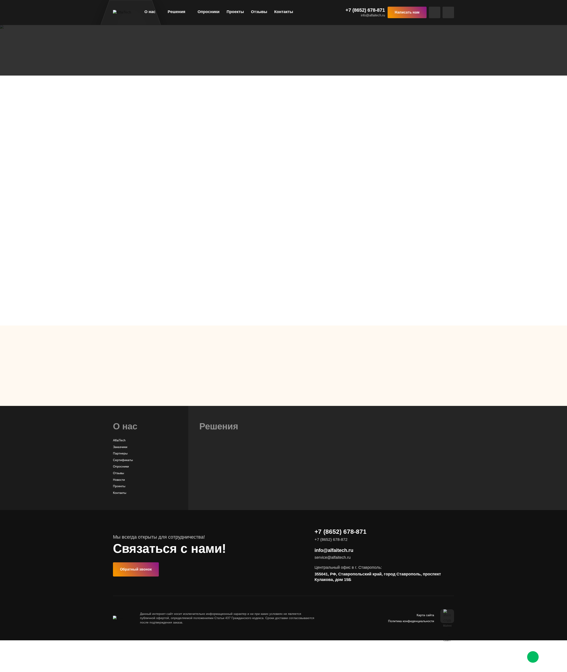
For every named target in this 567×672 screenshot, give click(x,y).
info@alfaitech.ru (373, 15)
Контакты (283, 12)
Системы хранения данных (219, 486)
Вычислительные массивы (218, 473)
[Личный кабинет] (448, 12)
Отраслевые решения (155, 56)
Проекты (235, 12)
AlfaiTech (119, 440)
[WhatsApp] (533, 657)
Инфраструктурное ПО (216, 480)
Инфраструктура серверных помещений (228, 493)
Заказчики (120, 447)
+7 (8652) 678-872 (328, 401)
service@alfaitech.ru (333, 557)
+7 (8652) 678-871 (365, 10)
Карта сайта (425, 615)
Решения (176, 12)
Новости (119, 479)
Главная (120, 56)
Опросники (208, 12)
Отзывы (259, 12)
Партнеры (120, 453)
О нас (149, 12)
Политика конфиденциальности (411, 621)
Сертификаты (123, 460)
